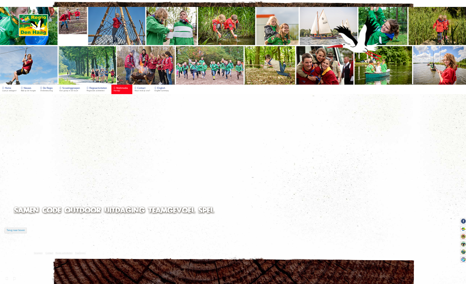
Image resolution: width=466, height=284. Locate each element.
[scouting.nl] (16, 252)
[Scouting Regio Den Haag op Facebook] (7, 278)
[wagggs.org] (8, 250)
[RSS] (459, 100)
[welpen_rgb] (64, 144)
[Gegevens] (67, 160)
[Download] (71, 160)
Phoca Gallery (454, 193)
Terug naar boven (16, 230)
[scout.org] (25, 250)
